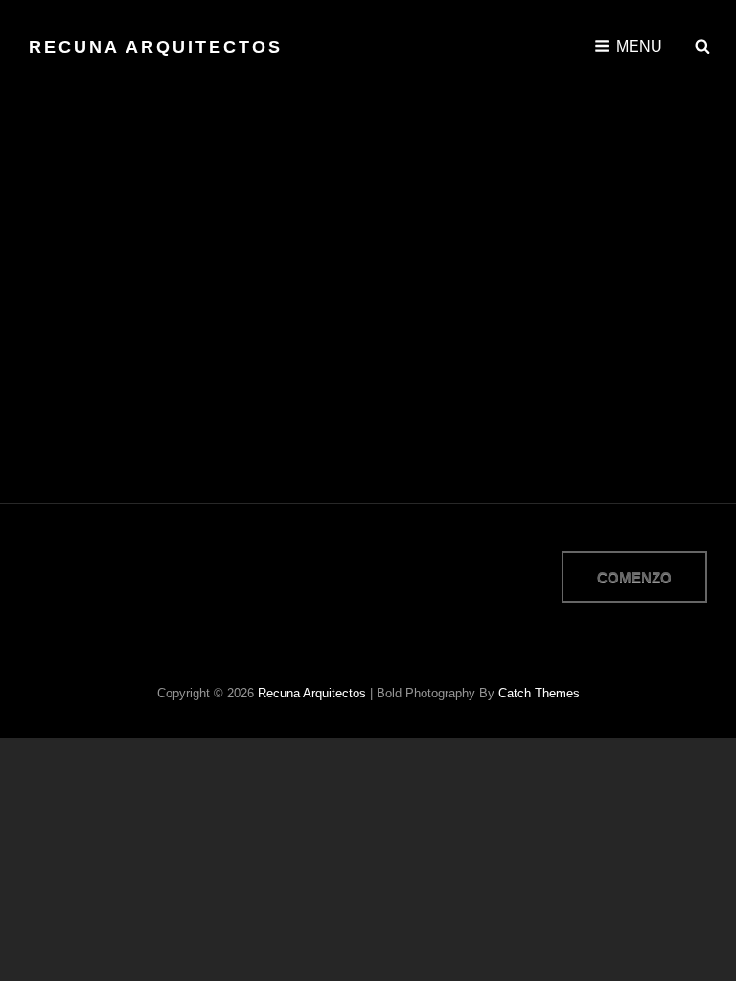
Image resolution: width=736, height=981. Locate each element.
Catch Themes (539, 693)
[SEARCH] (702, 47)
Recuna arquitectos (156, 47)
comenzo (634, 577)
